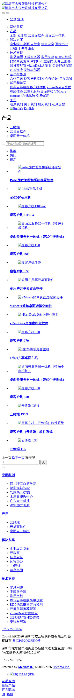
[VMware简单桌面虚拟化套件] (40, 297)
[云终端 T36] (27, 440)
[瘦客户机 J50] (29, 388)
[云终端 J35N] (28, 405)
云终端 (15, 127)
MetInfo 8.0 (26, 667)
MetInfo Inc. (61, 667)
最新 (13, 159)
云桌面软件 (18, 131)
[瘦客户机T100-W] (32, 206)
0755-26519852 (12, 629)
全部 (13, 35)
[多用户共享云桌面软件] (36, 280)
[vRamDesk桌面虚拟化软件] (38, 314)
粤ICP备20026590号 (26, 640)
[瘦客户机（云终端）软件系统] (41, 423)
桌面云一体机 (20, 136)
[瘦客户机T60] (29, 245)
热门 (13, 155)
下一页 (20, 457)
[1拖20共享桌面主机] (33, 349)
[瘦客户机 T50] (29, 262)
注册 (20, 19)
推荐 (13, 151)
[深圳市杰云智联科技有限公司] (37, 6)
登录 (13, 19)
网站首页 (16, 27)
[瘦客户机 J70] (29, 332)
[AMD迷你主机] (30, 188)
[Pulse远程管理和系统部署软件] (41, 171)
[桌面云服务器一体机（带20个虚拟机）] (41, 227)
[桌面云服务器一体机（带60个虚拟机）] (41, 371)
